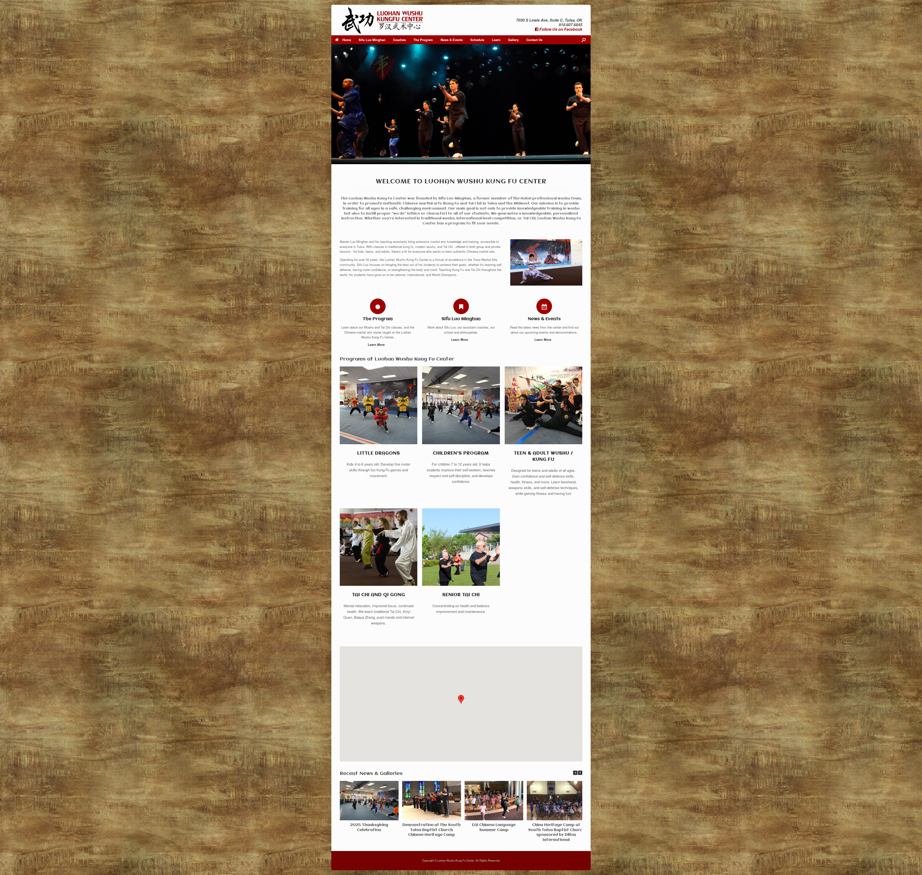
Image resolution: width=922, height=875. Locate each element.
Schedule (477, 39)
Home (346, 39)
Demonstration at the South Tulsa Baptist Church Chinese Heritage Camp (431, 830)
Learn (496, 39)
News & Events (452, 39)
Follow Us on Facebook (560, 29)
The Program (423, 39)
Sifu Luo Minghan (372, 39)
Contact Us (534, 39)
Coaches (399, 39)
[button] (580, 773)
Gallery (513, 39)
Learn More (377, 344)
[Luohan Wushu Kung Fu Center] (382, 20)
